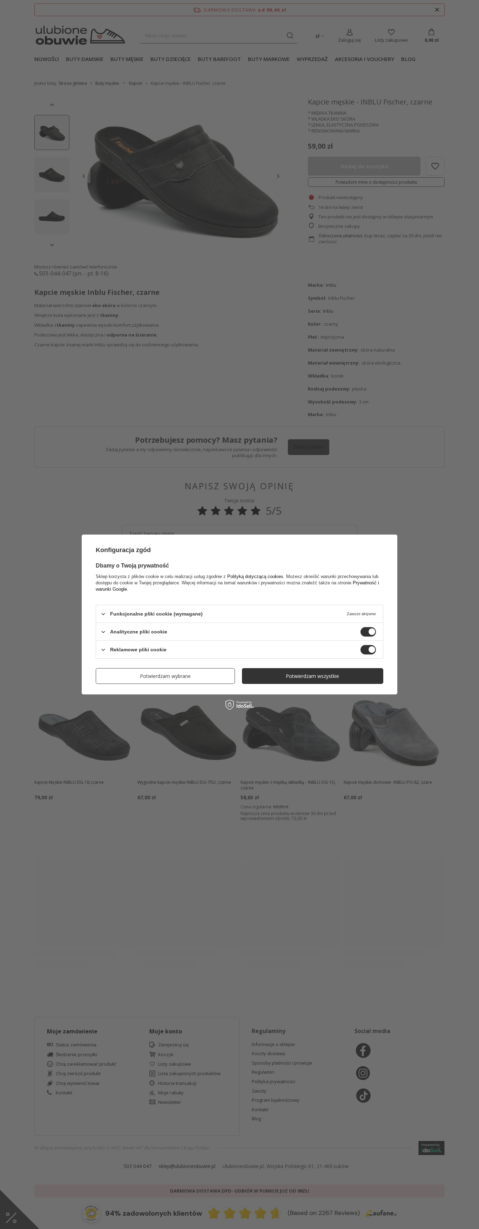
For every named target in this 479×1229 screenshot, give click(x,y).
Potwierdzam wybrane (165, 675)
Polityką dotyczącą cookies (255, 576)
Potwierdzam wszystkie (312, 675)
